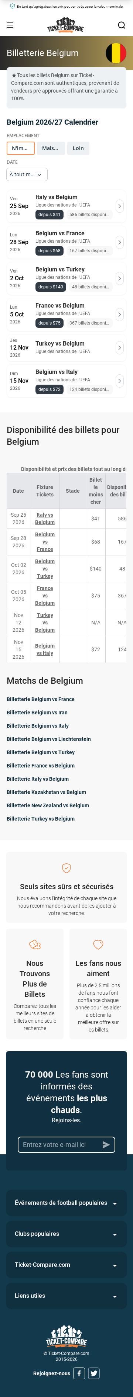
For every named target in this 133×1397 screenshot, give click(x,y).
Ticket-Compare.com (42, 1264)
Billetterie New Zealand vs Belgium (48, 805)
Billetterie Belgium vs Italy (38, 726)
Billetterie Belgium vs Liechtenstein (49, 739)
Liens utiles (30, 1295)
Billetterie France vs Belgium (41, 766)
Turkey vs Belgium (45, 622)
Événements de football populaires (61, 1202)
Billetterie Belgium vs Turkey (41, 752)
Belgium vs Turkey (45, 568)
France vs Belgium (45, 595)
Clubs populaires (37, 1233)
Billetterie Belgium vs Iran (37, 712)
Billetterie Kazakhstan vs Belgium (46, 792)
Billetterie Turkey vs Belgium (41, 819)
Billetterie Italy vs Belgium (38, 779)
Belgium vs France (45, 541)
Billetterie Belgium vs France (41, 699)
